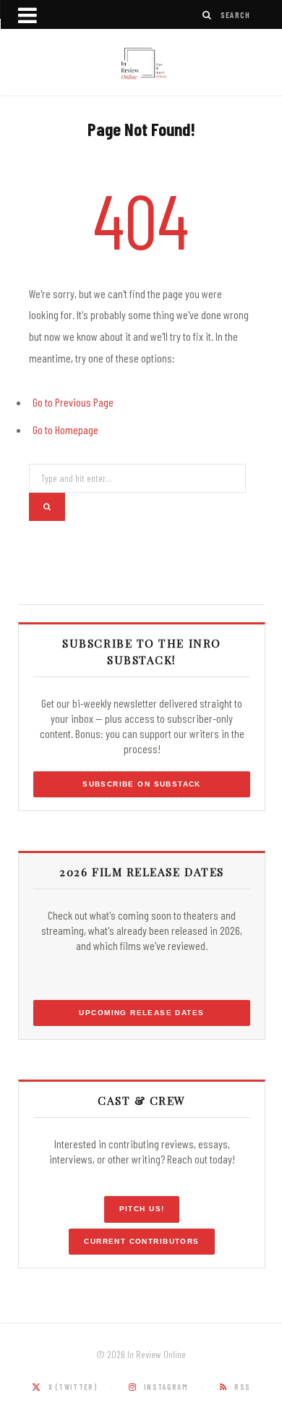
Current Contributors (141, 1241)
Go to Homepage (65, 429)
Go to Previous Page (73, 402)
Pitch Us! (142, 1209)
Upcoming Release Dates (141, 1013)
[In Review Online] (141, 64)
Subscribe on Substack (141, 784)
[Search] (207, 15)
